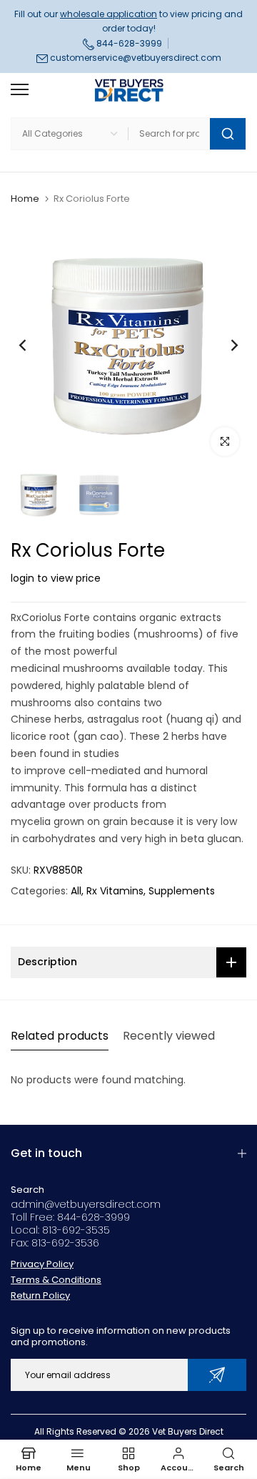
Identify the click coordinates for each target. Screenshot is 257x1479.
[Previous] (32, 345)
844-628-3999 (128, 43)
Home (25, 198)
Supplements (181, 891)
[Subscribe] (217, 1375)
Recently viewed (169, 1036)
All (76, 891)
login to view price (56, 578)
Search (27, 1189)
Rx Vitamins (114, 891)
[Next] (225, 345)
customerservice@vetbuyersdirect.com (135, 58)
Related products (60, 1036)
